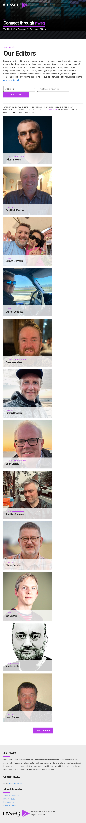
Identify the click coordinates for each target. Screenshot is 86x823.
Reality (6, 112)
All (19, 107)
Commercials (37, 107)
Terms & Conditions (11, 796)
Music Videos (63, 110)
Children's (26, 107)
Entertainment (21, 110)
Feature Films (42, 110)
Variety (28, 112)
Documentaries (61, 107)
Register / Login (10, 805)
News (72, 110)
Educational (8, 110)
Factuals (31, 110)
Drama (71, 107)
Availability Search (11, 80)
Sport (21, 112)
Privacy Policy (9, 799)
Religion (14, 112)
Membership (8, 802)
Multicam (53, 110)
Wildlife (35, 112)
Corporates (48, 107)
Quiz (77, 110)
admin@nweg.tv (15, 783)
